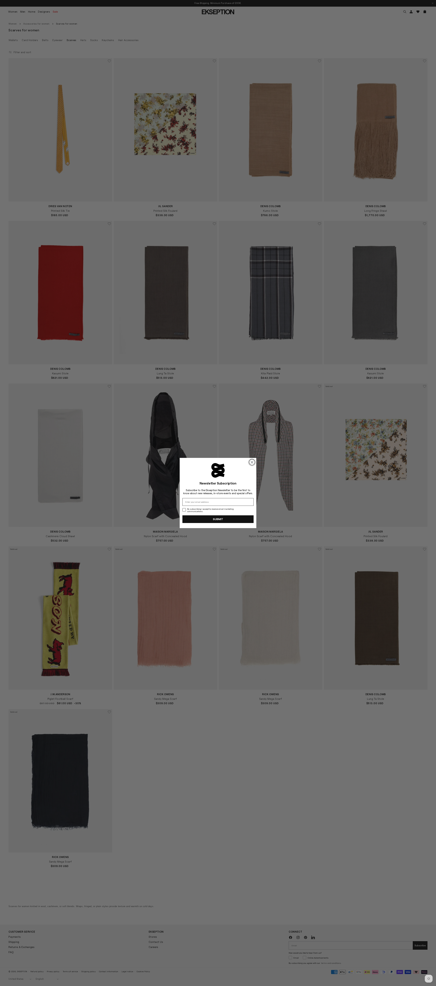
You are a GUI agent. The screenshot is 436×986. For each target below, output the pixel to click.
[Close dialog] (252, 462)
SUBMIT (218, 519)
